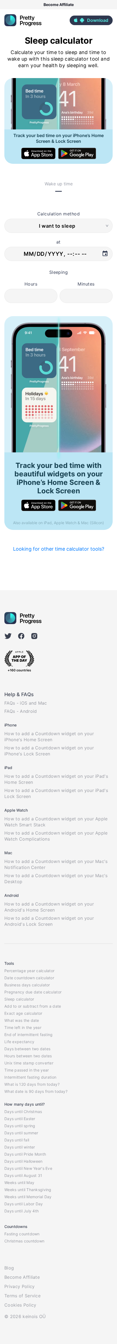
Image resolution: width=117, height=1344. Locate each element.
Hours (30, 284)
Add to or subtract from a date (32, 1006)
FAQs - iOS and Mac (25, 703)
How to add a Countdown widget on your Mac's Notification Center (56, 864)
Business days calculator (27, 985)
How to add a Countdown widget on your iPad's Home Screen (56, 779)
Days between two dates (27, 1048)
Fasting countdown (22, 1234)
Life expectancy (19, 1041)
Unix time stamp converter (28, 1063)
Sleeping (58, 272)
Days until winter (19, 1147)
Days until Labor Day (23, 1203)
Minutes (86, 284)
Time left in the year (22, 1027)
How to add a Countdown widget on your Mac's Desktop (56, 878)
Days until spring (19, 1125)
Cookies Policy (20, 1305)
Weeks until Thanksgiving (27, 1189)
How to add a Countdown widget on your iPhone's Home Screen (49, 736)
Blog (9, 1268)
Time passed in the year (26, 1070)
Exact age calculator (23, 1013)
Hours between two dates (28, 1056)
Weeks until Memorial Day (28, 1196)
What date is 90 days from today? (35, 1091)
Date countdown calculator (29, 977)
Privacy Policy (19, 1286)
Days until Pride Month (25, 1154)
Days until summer (21, 1133)
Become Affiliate (59, 4)
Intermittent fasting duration (30, 1077)
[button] (91, 20)
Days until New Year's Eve (28, 1168)
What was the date (21, 1020)
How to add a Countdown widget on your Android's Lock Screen (49, 921)
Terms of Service (22, 1295)
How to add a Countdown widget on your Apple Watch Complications (56, 836)
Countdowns (15, 1226)
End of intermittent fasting (28, 1034)
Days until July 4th (21, 1211)
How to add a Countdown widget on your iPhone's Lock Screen (49, 750)
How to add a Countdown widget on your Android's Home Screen (49, 907)
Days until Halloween (23, 1161)
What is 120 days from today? (32, 1084)
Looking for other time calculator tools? (58, 549)
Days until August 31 (23, 1175)
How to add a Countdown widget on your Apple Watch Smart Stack (56, 821)
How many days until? (24, 1104)
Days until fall (16, 1140)
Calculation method (58, 213)
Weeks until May (19, 1182)
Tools (9, 963)
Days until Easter (19, 1118)
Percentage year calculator (29, 970)
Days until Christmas (23, 1111)
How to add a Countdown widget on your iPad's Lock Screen (56, 793)
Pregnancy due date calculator (32, 992)
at (58, 242)
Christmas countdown (24, 1241)
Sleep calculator (19, 999)
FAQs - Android (20, 711)
